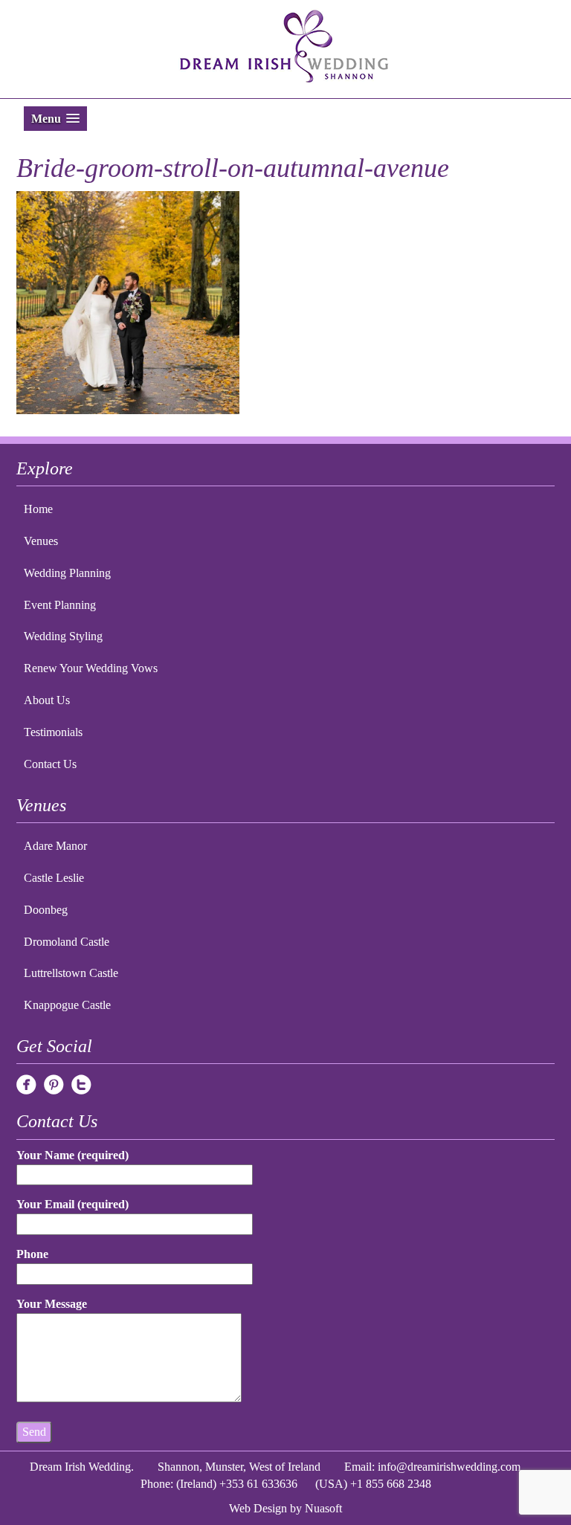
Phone (32, 1254)
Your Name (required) (72, 1155)
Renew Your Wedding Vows (91, 668)
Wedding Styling (63, 636)
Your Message (51, 1303)
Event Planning (60, 605)
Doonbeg (46, 909)
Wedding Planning (67, 573)
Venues (41, 541)
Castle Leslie (54, 877)
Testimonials (53, 732)
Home (38, 509)
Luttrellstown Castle (71, 973)
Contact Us (50, 764)
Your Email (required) (72, 1204)
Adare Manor (55, 845)
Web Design (258, 1508)
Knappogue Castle (67, 1005)
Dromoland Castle (66, 941)
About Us (47, 700)
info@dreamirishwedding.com (449, 1466)
